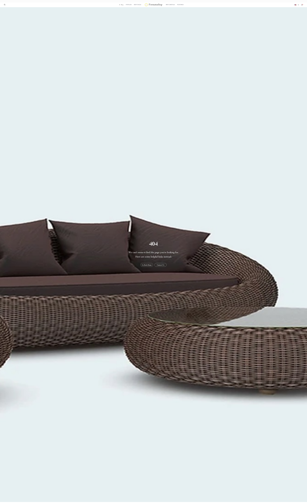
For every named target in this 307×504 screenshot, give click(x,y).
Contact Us (160, 265)
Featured (180, 4)
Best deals (137, 4)
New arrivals (170, 4)
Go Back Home (147, 265)
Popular (129, 4)
